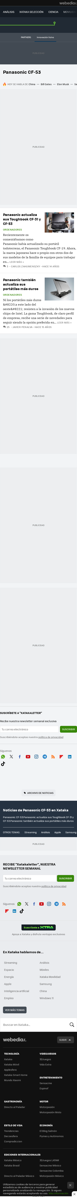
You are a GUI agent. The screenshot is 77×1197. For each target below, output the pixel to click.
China (32, 84)
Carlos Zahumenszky (25, 266)
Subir (63, 1040)
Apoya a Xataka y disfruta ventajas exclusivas (38, 934)
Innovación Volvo (45, 37)
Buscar (72, 1024)
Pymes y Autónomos (52, 1136)
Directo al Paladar (14, 1107)
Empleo (8, 998)
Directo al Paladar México (19, 1176)
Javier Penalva (22, 327)
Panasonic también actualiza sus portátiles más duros (20, 284)
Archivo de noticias (40, 793)
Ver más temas (14, 1010)
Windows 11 (47, 998)
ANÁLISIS (8, 12)
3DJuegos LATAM (49, 1160)
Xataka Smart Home (15, 1075)
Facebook (20, 756)
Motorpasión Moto (50, 1112)
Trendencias (11, 1131)
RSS (53, 756)
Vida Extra (45, 1064)
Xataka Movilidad (50, 977)
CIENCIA (53, 12)
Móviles (44, 970)
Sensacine (46, 1083)
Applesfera (10, 1069)
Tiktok (3, 763)
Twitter (11, 756)
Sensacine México (50, 1165)
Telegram (45, 756)
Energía (9, 977)
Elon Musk (63, 84)
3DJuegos (45, 1059)
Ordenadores (12, 229)
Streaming (30, 832)
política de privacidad (50, 737)
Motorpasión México (52, 1176)
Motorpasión (47, 1107)
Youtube (28, 756)
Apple (57, 832)
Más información (58, 1193)
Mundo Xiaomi (12, 1080)
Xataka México (12, 1160)
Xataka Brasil (11, 1165)
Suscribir (68, 729)
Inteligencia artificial (16, 991)
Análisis (45, 832)
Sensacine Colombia (52, 1170)
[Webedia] (68, 3)
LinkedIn (70, 756)
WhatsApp (3, 756)
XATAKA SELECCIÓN (31, 12)
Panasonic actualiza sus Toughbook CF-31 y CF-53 (22, 219)
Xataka (8, 1059)
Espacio (9, 970)
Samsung (70, 832)
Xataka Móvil (11, 1064)
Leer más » (17, 262)
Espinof (44, 1088)
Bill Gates (46, 84)
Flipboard (61, 756)
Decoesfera (11, 1136)
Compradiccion (13, 1141)
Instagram (36, 756)
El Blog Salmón (48, 1131)
